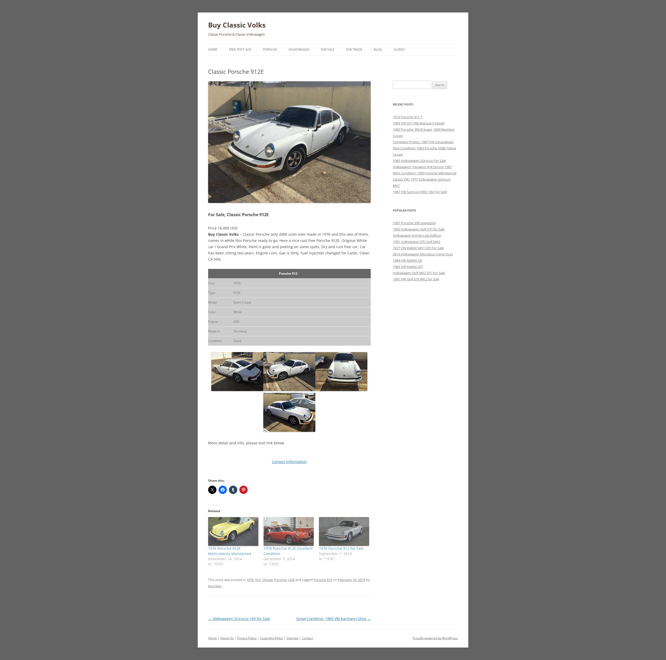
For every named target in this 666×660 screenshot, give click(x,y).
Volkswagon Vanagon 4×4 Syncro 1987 (422, 166)
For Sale (328, 49)
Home (212, 49)
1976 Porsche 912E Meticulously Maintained (229, 551)
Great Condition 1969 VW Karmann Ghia (333, 618)
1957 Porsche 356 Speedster (414, 223)
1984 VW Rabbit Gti (407, 260)
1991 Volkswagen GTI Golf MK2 (416, 241)
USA (291, 579)
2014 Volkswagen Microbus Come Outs (423, 254)
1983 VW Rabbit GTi (408, 266)
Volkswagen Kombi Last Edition (417, 235)
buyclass (214, 586)
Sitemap (292, 638)
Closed (267, 579)
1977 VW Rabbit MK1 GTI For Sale (418, 248)
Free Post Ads (240, 49)
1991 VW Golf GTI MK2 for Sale (416, 279)
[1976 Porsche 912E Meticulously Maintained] (233, 531)
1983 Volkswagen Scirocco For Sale (419, 160)
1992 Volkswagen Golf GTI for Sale (419, 229)
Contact (307, 638)
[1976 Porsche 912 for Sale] (344, 531)
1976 (250, 579)
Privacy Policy (247, 638)
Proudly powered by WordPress (435, 638)
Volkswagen (299, 49)
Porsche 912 (322, 579)
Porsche (270, 49)
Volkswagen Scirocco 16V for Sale (239, 618)
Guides (399, 49)
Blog (378, 49)
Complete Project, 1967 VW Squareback (423, 142)
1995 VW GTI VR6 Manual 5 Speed (418, 123)
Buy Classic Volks (237, 25)
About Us (227, 638)
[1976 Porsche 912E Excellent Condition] (289, 531)
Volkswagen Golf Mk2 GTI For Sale (419, 272)
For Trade (354, 49)
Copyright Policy (271, 638)
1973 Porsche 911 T (407, 117)
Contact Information (289, 461)
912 (258, 579)
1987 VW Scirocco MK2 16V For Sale (420, 191)
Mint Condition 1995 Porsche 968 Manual (424, 173)
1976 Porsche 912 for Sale (341, 548)
